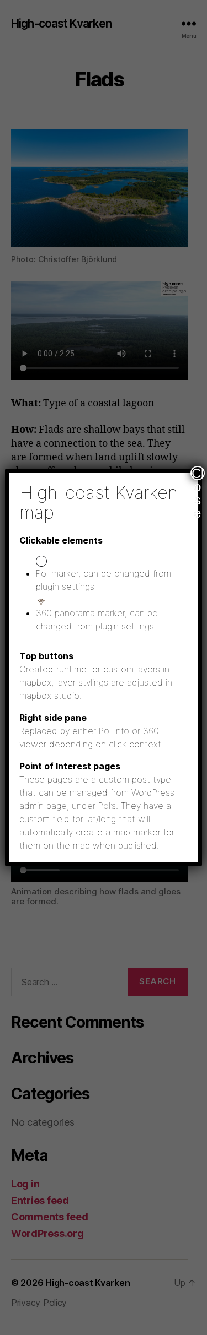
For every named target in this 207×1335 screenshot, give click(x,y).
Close (198, 473)
